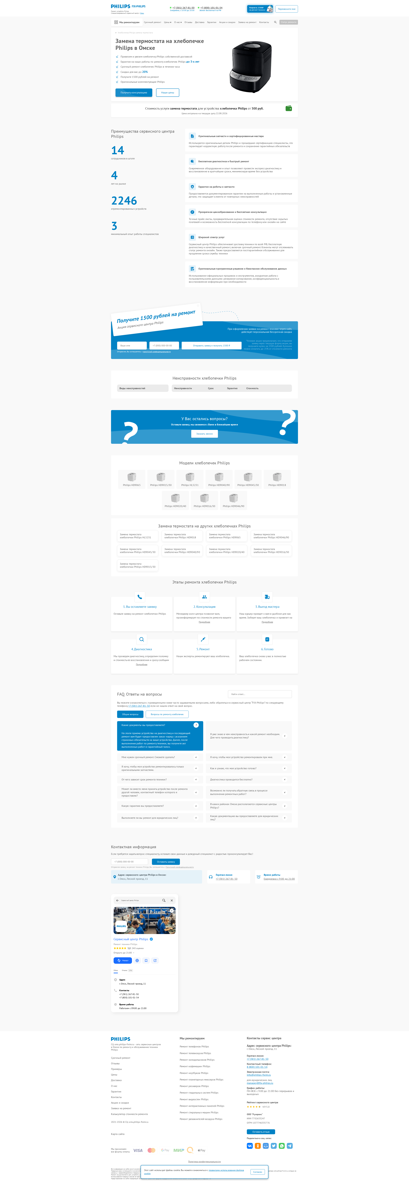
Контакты (264, 22)
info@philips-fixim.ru (259, 1074)
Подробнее (204, 622)
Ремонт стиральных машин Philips (199, 1112)
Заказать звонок (204, 433)
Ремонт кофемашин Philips (195, 1066)
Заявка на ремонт (247, 22)
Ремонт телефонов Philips (194, 1046)
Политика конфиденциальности (204, 1161)
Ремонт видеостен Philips (194, 1099)
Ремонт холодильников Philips (197, 1059)
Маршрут (125, 960)
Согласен (257, 1172)
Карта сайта (117, 1134)
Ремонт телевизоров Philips (195, 1053)
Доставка (199, 22)
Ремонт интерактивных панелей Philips (202, 1105)
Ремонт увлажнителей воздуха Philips (201, 1119)
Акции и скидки (227, 22)
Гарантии (211, 22)
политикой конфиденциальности (157, 351)
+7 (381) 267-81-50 (183, 7)
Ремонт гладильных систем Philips (199, 1092)
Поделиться (250, 1146)
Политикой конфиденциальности (180, 867)
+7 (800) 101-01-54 (212, 7)
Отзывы (188, 22)
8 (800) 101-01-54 (257, 1066)
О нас (177, 22)
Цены (167, 22)
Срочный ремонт (152, 22)
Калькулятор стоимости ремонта (129, 1114)
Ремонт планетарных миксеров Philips (202, 1079)
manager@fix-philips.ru (260, 1083)
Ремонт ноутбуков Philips (194, 1073)
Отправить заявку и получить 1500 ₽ (211, 345)
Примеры (116, 1069)
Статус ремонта (288, 22)
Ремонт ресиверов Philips (194, 1086)
